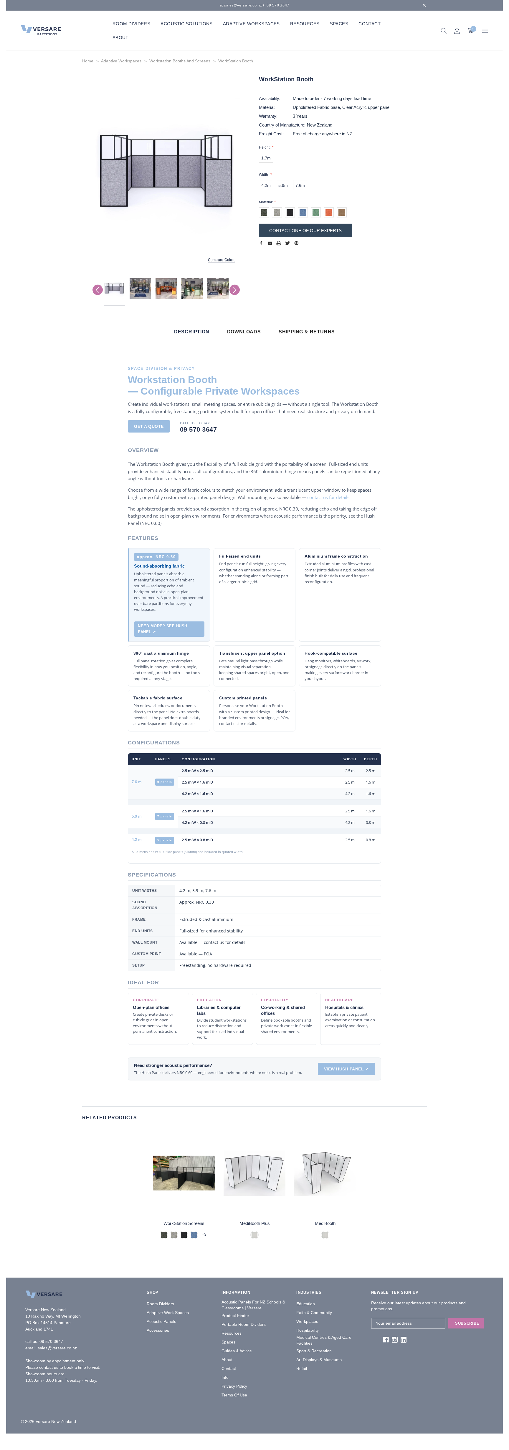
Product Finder (235, 1315)
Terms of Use (234, 1395)
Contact (229, 1368)
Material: (266, 202)
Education (305, 1303)
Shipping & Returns (307, 331)
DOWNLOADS (244, 331)
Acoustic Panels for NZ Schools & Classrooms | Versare (253, 1305)
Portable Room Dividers (244, 1324)
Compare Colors (221, 260)
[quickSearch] (443, 30)
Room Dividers (160, 1303)
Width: (264, 175)
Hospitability (307, 1330)
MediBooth (325, 1223)
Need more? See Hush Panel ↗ (162, 629)
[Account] (457, 30)
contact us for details (328, 497)
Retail (301, 1368)
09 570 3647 (51, 1341)
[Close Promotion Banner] (424, 5)
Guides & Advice (237, 1350)
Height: (265, 147)
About (227, 1359)
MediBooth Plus (254, 1223)
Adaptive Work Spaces (168, 1312)
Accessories (158, 1330)
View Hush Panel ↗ (346, 1069)
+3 (204, 1235)
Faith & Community (314, 1312)
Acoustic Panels (161, 1321)
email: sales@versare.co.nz (51, 1348)
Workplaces (307, 1321)
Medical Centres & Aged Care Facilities (323, 1340)
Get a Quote (149, 426)
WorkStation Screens (183, 1223)
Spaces (228, 1342)
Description (191, 331)
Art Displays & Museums (319, 1359)
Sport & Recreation (314, 1350)
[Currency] (485, 30)
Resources (232, 1333)
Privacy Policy (234, 1386)
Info (225, 1377)
